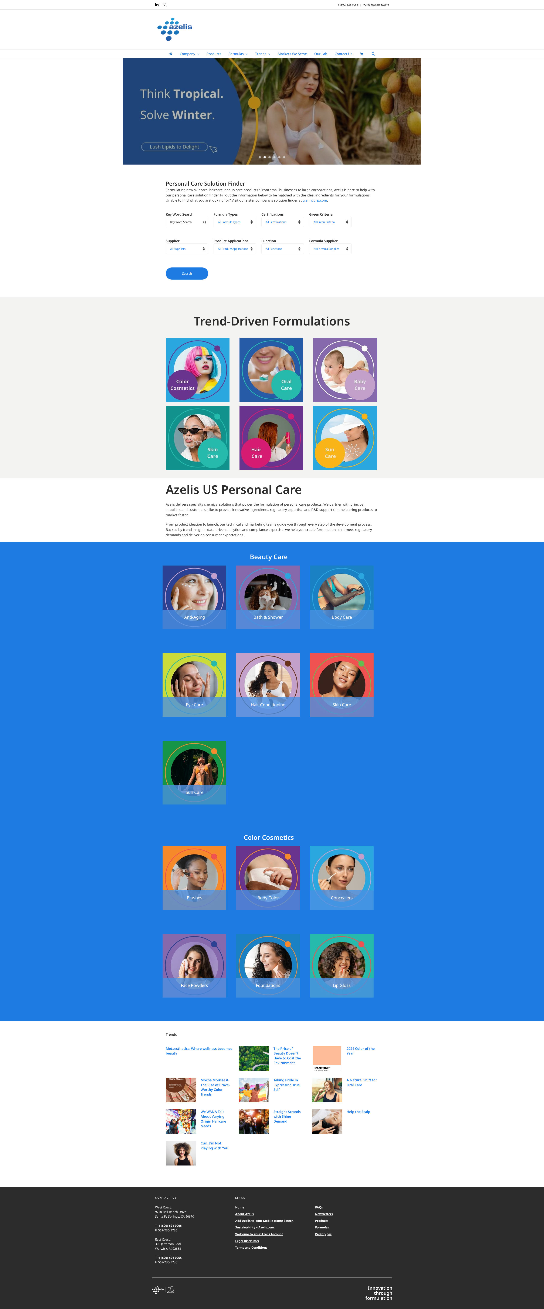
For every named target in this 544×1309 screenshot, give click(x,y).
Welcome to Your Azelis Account (259, 1234)
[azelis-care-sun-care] (345, 407)
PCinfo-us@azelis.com (376, 4)
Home (239, 1207)
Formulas (322, 1227)
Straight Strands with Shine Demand (287, 1116)
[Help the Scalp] (327, 1121)
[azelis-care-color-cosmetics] (198, 339)
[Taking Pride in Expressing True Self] (254, 1090)
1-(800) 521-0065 (170, 1226)
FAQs (319, 1207)
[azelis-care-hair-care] (271, 407)
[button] (373, 54)
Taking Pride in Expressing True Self (286, 1085)
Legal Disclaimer (247, 1241)
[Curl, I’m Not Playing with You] (181, 1153)
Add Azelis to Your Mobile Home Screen (264, 1221)
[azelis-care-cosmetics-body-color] (268, 848)
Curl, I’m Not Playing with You (214, 1145)
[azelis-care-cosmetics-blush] (194, 848)
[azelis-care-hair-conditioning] (268, 654)
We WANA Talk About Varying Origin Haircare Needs (213, 1118)
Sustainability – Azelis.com (254, 1227)
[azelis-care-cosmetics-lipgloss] (342, 935)
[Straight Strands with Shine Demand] (254, 1121)
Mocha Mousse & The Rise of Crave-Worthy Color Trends (215, 1087)
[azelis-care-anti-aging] (194, 567)
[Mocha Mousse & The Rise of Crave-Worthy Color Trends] (181, 1090)
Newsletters (324, 1214)
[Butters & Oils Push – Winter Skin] (272, 112)
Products (321, 1221)
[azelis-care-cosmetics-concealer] (342, 848)
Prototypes (323, 1234)
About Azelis (244, 1214)
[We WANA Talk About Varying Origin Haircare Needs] (181, 1121)
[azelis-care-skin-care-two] (342, 654)
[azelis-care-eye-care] (194, 654)
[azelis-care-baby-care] (345, 339)
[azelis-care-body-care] (342, 567)
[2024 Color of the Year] (327, 1058)
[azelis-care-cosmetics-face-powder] (194, 935)
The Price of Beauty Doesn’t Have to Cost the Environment (287, 1055)
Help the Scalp (358, 1111)
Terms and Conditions (251, 1247)
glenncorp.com (315, 200)
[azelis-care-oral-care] (271, 339)
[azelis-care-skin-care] (198, 407)
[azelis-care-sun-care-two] (194, 742)
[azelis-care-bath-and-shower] (268, 567)
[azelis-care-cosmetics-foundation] (268, 935)
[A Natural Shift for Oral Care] (327, 1090)
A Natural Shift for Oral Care (362, 1082)
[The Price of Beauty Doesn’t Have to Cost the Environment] (254, 1058)
